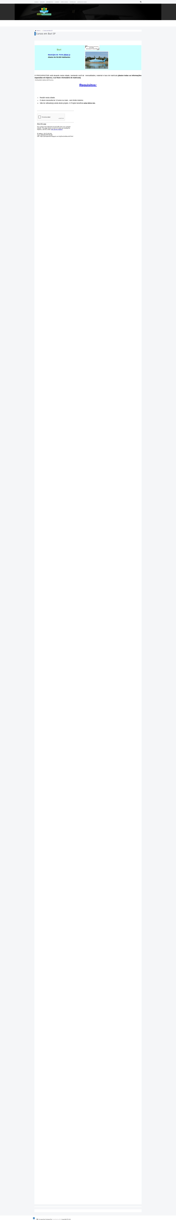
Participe (42, 2)
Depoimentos (49, 2)
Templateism (55, 1219)
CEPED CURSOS (64, 2)
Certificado (73, 2)
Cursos (36, 2)
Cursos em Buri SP (48, 30)
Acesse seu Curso (82, 2)
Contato (57, 2)
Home (38, 30)
